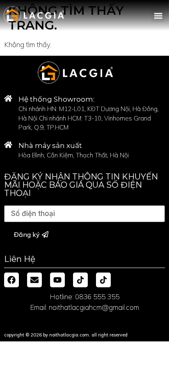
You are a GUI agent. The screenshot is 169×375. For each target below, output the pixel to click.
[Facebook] (11, 280)
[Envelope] (34, 280)
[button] (158, 15)
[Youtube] (57, 280)
